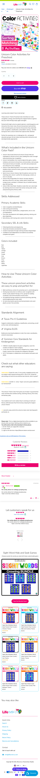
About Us (5, 727)
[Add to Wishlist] (16, 609)
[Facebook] (3, 103)
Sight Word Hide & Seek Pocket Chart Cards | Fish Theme (28, 685)
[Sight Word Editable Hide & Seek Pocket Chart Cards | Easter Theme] (29, 644)
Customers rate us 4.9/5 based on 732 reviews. (13, 436)
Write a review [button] (20, 465)
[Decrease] (3, 75)
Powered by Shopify (28, 762)
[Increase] (13, 75)
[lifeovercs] (20, 4)
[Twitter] (7, 103)
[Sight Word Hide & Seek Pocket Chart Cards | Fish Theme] (29, 674)
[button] (5, 60)
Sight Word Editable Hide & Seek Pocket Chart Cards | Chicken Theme (9, 626)
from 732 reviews (19, 514)
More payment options (20, 93)
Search (4, 723)
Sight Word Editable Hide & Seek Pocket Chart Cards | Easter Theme (28, 656)
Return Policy (6, 737)
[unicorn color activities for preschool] (35, 18)
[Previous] (3, 33)
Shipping (3, 64)
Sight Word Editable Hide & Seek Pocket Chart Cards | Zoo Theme (9, 656)
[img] (5, 483)
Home (2, 10)
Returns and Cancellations (10, 741)
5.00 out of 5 (25, 445)
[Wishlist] (33, 4)
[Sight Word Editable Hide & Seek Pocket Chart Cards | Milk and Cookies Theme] (29, 615)
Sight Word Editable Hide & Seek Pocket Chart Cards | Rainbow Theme (9, 685)
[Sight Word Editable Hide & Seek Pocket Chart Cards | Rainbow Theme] (10, 674)
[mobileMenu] (3, 4)
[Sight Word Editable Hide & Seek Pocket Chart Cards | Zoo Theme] (10, 644)
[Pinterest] (12, 103)
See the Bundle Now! (20, 601)
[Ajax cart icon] (37, 4)
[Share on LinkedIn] (16, 103)
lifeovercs (19, 762)
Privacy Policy (6, 730)
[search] (30, 4)
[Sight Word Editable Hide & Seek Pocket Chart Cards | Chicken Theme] (10, 615)
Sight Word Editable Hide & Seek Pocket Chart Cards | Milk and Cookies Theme (28, 626)
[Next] (37, 33)
